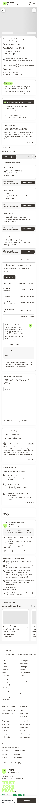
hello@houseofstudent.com (11, 747)
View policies (29, 502)
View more (5, 700)
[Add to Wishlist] (33, 46)
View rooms (26, 801)
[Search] (30, 3)
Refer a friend (24, 713)
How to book (6, 724)
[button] (18, 19)
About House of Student (9, 710)
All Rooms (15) (9, 157)
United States (13, 39)
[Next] (34, 606)
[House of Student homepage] (11, 3)
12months (9, 277)
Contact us (5, 731)
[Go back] (3, 10)
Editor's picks (24, 728)
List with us (23, 716)
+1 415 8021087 (17, 757)
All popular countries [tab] (8, 655)
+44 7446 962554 (19, 751)
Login (21, 710)
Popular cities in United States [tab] (28, 655)
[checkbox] (18, 162)
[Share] (34, 10)
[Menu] (34, 3)
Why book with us (7, 713)
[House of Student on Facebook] (11, 763)
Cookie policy (6, 737)
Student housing (25, 731)
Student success (25, 737)
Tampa (23, 39)
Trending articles (25, 724)
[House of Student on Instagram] (15, 763)
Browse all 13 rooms (27, 317)
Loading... (8, 389)
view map (29, 60)
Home (5, 39)
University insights (26, 734)
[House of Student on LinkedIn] (19, 763)
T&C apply (24, 88)
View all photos (31, 33)
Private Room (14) (24, 157)
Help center (5, 728)
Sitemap (4, 734)
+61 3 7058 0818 (14, 754)
